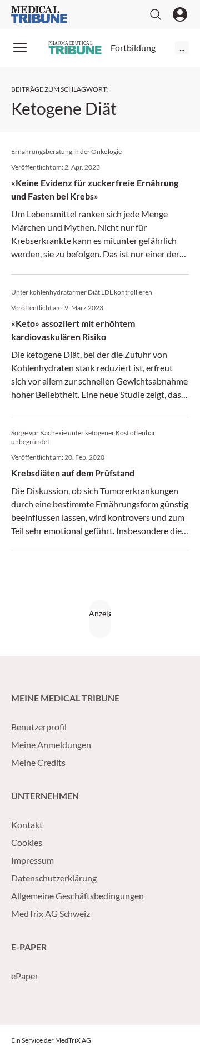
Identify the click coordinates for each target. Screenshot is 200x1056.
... (181, 47)
